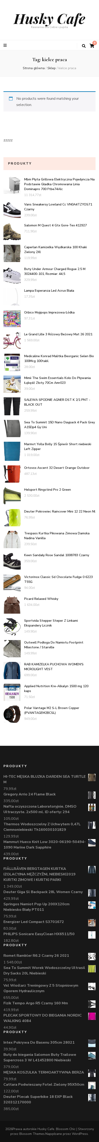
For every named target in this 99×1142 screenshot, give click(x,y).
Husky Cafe (49, 18)
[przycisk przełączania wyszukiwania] (84, 46)
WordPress (80, 1134)
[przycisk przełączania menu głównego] (5, 45)
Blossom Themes (32, 1134)
